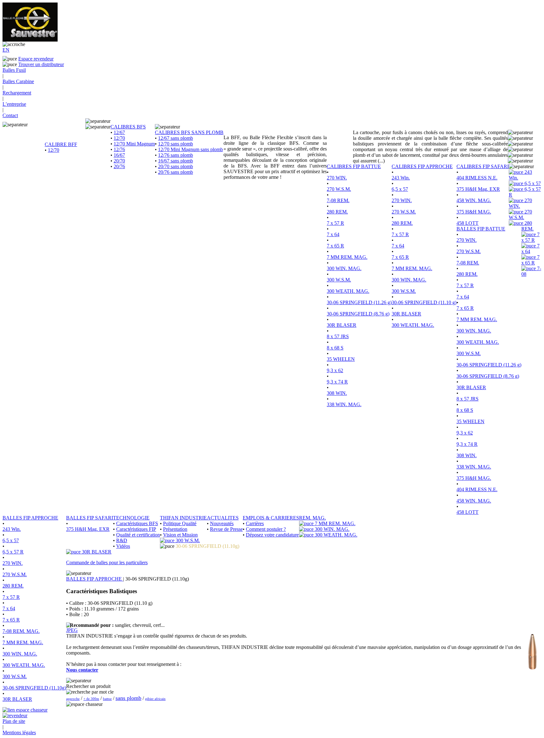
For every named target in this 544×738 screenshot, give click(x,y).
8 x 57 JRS (338, 336)
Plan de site (14, 721)
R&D (121, 540)
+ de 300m (91, 699)
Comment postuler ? (266, 529)
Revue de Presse (226, 529)
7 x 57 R (335, 223)
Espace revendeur (36, 58)
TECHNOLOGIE (131, 517)
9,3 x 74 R (337, 381)
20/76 (119, 166)
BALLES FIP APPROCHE (30, 517)
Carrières (255, 523)
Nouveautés (222, 523)
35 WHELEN (341, 359)
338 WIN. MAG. (344, 404)
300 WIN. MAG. (344, 268)
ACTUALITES (223, 517)
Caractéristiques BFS (137, 523)
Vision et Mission (180, 534)
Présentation (175, 529)
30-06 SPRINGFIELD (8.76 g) (358, 313)
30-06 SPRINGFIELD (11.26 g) (359, 302)
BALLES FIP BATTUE (480, 228)
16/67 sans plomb (175, 160)
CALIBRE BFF (61, 144)
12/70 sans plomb (175, 143)
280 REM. (337, 211)
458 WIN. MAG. (473, 200)
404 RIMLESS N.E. (476, 177)
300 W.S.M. (339, 279)
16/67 (119, 155)
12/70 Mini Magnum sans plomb (190, 149)
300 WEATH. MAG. (348, 291)
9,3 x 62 (335, 370)
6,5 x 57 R (13, 551)
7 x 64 (333, 234)
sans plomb (128, 698)
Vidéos (123, 546)
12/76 (119, 149)
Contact (10, 115)
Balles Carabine (18, 81)
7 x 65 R (335, 245)
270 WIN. (337, 177)
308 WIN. (337, 393)
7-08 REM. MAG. (21, 631)
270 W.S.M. (339, 189)
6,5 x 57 (400, 189)
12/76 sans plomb (175, 155)
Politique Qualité (179, 523)
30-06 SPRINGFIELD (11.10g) (34, 687)
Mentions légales (19, 732)
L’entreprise (14, 104)
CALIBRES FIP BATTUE (354, 166)
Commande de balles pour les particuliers (107, 562)
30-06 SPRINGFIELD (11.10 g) (424, 302)
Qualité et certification (138, 534)
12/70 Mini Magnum (134, 143)
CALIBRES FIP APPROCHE (422, 166)
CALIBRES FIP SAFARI (482, 166)
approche (73, 699)
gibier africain (155, 699)
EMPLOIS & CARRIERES (271, 517)
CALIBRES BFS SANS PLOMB (189, 132)
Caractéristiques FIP (136, 529)
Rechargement (17, 92)
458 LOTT (467, 223)
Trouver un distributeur (41, 64)
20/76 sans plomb (175, 172)
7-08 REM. (338, 200)
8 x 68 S (335, 347)
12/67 (119, 132)
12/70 (53, 150)
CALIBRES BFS (128, 126)
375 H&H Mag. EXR (478, 189)
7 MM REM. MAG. (347, 257)
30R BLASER (341, 325)
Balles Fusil (14, 70)
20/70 (119, 160)
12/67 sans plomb (175, 138)
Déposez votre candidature (272, 534)
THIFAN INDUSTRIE (183, 517)
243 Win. (401, 177)
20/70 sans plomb (175, 166)
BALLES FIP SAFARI (89, 517)
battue (107, 699)
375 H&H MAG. (473, 211)
